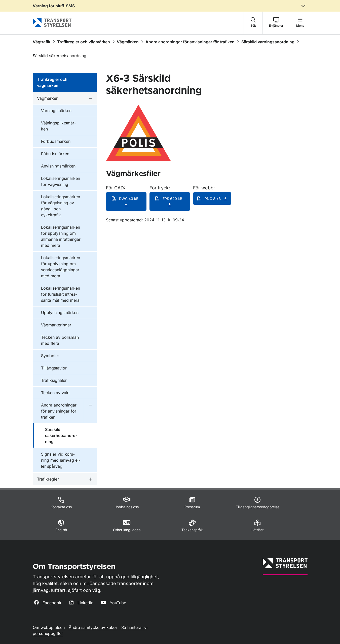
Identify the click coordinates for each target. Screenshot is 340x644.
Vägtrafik (41, 41)
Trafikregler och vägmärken (83, 41)
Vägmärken (128, 41)
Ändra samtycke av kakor (93, 627)
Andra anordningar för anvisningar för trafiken (190, 41)
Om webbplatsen (49, 627)
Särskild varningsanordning (267, 41)
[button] (253, 23)
